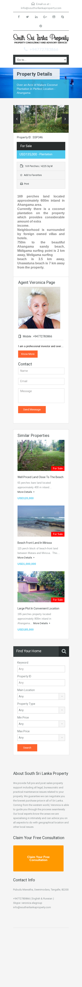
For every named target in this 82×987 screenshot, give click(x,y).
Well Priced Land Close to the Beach (40, 477)
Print (26, 184)
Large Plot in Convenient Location (38, 608)
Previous (16, 119)
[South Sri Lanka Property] (41, 39)
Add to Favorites (32, 175)
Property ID (24, 676)
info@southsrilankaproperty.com (41, 8)
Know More (27, 353)
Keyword (22, 662)
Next (65, 119)
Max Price (23, 731)
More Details (25, 491)
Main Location (26, 690)
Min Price (23, 717)
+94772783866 (44, 49)
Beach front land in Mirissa (35, 542)
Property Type (26, 703)
